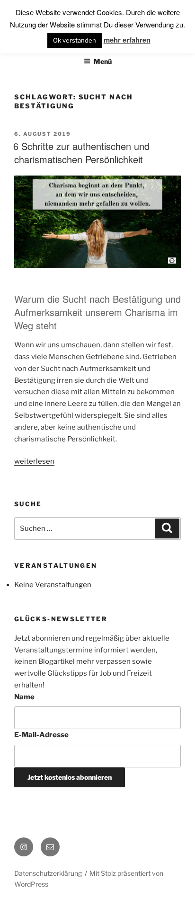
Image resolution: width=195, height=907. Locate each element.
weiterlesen (34, 461)
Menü (103, 61)
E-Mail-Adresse (41, 735)
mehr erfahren (127, 40)
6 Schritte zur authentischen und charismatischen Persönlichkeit (81, 152)
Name (24, 697)
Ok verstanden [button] (74, 40)
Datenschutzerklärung (48, 873)
